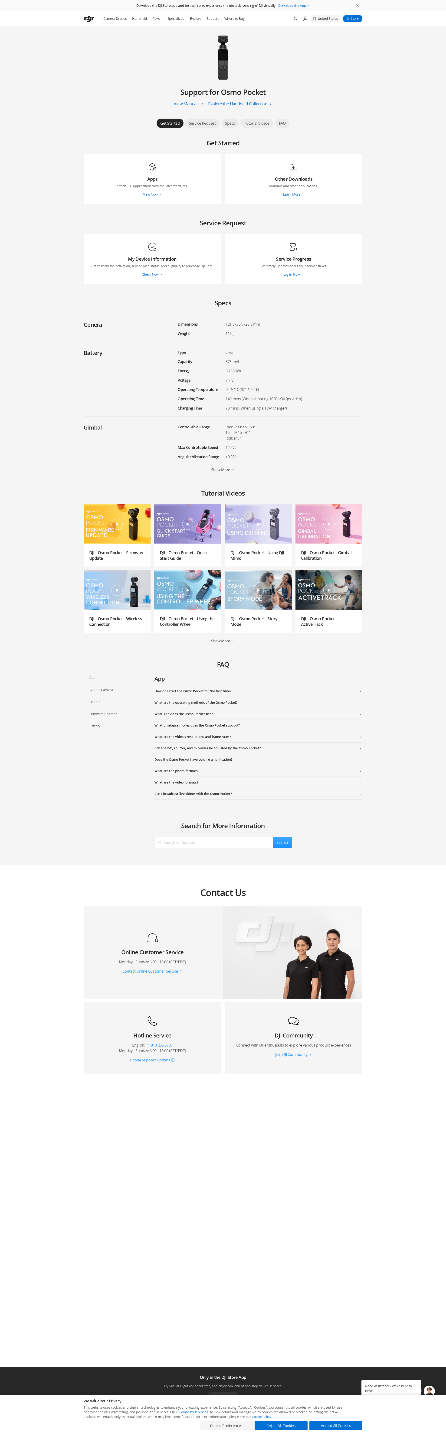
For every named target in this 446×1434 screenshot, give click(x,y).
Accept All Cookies (336, 1425)
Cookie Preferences (193, 1412)
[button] (429, 1391)
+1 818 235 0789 (159, 1045)
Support (213, 18)
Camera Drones (115, 18)
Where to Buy (234, 18)
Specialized (175, 18)
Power (157, 18)
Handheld (139, 18)
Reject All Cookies (280, 1425)
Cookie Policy (261, 1416)
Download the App (292, 5)
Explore (195, 18)
